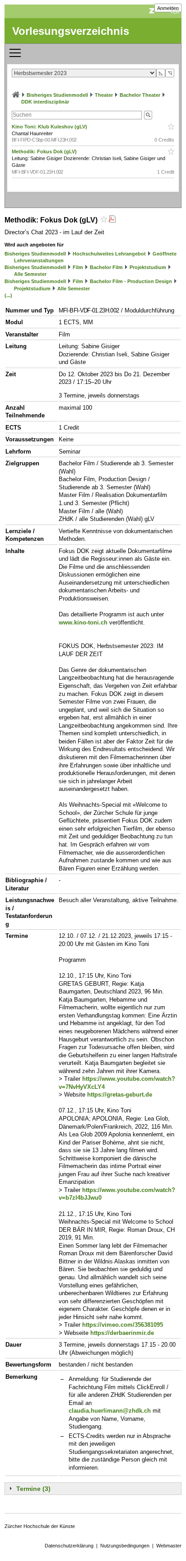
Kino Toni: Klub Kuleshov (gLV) (50, 126)
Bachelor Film (106, 267)
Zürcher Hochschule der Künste (40, 1526)
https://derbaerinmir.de (122, 1332)
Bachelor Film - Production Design (131, 281)
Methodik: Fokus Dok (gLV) (45, 151)
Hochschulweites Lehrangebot (109, 253)
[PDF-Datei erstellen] (112, 220)
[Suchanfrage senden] (148, 115)
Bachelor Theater (140, 95)
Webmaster (168, 1545)
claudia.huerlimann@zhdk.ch (110, 1410)
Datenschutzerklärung (69, 1545)
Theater (104, 95)
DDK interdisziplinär (45, 101)
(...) (8, 295)
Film (78, 267)
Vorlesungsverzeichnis (70, 31)
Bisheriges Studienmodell (57, 95)
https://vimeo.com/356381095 (122, 1324)
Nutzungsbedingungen (124, 1545)
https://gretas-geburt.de (119, 1094)
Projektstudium (148, 267)
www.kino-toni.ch (83, 622)
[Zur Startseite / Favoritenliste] (16, 95)
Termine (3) (33, 1488)
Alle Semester (30, 274)
